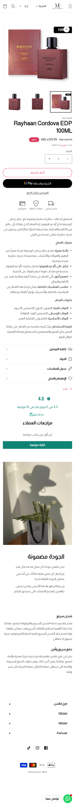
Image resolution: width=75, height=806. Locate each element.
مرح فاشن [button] (60, 703)
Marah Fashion (34, 772)
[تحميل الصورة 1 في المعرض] (60, 102)
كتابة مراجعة (37, 445)
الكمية (69, 151)
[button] (70, 6)
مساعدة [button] (62, 732)
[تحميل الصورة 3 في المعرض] (14, 102)
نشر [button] (65, 388)
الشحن (63, 145)
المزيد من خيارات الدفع (38, 192)
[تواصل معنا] (67, 798)
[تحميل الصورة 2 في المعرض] (37, 102)
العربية (42, 5)
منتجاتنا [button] (63, 713)
